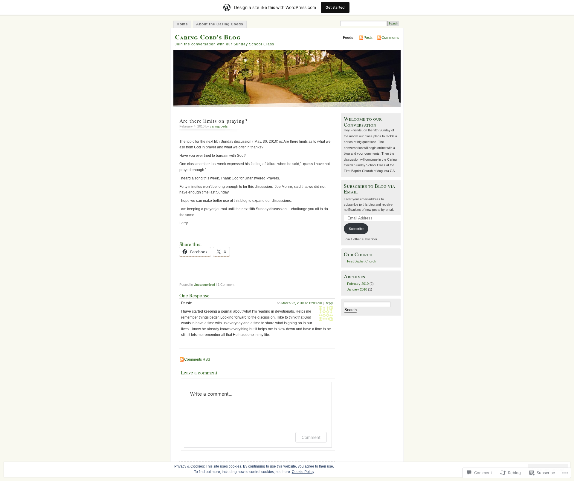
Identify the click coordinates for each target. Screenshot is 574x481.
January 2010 (357, 289)
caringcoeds (219, 126)
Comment (311, 437)
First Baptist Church (361, 261)
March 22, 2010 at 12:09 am (301, 303)
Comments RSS (197, 359)
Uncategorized (204, 284)
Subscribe (356, 228)
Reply (329, 303)
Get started (335, 7)
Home (182, 24)
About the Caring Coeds (219, 24)
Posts (368, 38)
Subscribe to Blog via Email (369, 188)
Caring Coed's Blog (208, 37)
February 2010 (358, 283)
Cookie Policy (303, 472)
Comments (390, 38)
